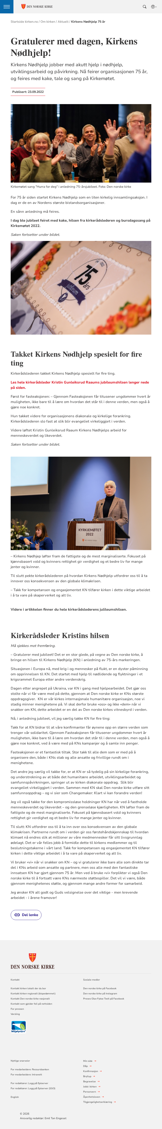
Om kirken (47, 22)
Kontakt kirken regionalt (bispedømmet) (33, 993)
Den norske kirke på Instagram (100, 993)
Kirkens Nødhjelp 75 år (88, 22)
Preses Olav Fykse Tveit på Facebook (103, 998)
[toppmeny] (6, 6)
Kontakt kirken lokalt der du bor (29, 988)
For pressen (17, 1009)
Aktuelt (63, 22)
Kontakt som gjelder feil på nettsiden (31, 1003)
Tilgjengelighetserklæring (97, 1102)
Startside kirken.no (24, 22)
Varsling (15, 1014)
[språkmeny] (154, 6)
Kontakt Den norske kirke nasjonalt (30, 998)
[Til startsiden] (32, 960)
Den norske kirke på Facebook (99, 988)
